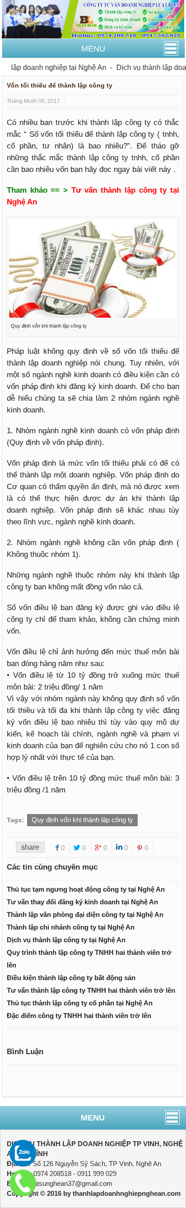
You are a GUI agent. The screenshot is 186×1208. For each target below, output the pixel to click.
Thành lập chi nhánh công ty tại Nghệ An (71, 927)
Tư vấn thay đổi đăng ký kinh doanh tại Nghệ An (82, 902)
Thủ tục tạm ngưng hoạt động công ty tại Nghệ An (86, 889)
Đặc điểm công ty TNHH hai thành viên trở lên (79, 1015)
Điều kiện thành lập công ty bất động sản (71, 977)
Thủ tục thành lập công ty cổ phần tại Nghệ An (80, 1003)
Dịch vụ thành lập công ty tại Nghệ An (66, 940)
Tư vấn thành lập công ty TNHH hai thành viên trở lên (91, 990)
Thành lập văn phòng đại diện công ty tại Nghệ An (85, 914)
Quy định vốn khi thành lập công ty (82, 820)
